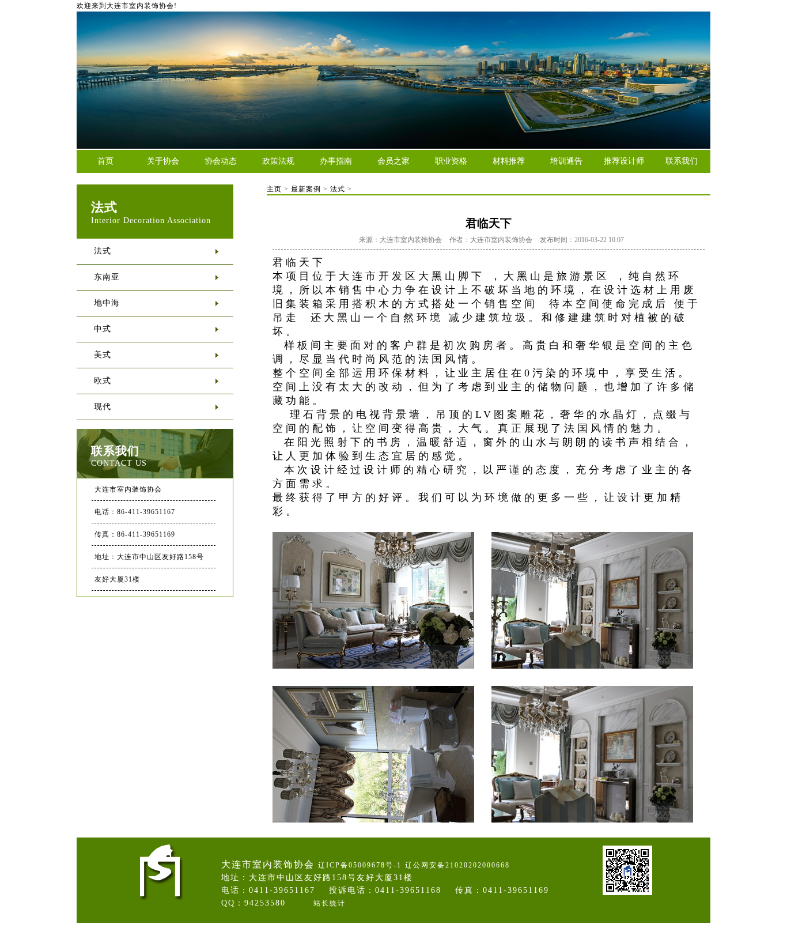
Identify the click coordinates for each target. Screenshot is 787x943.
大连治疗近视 (425, 903)
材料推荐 (509, 161)
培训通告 (566, 161)
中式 (102, 329)
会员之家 (393, 161)
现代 (102, 406)
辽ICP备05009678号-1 (360, 865)
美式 (102, 354)
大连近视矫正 (373, 903)
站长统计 (329, 903)
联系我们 (681, 161)
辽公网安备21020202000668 (457, 865)
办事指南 (336, 161)
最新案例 (306, 189)
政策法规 (278, 161)
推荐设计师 (624, 161)
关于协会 (163, 161)
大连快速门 (537, 903)
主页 (274, 189)
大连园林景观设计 (481, 903)
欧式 (102, 380)
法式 (102, 251)
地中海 (107, 303)
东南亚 (107, 277)
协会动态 (221, 161)
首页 (105, 161)
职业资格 (451, 161)
